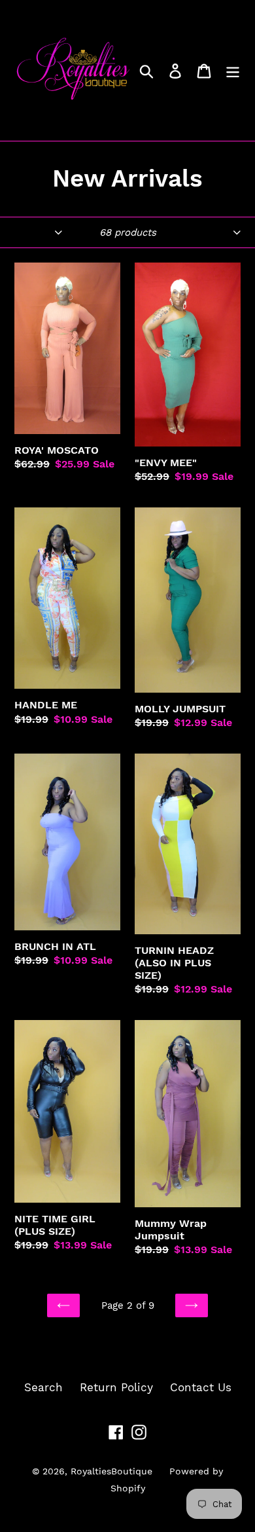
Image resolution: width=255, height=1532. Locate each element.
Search (43, 1387)
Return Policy (116, 1387)
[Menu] (232, 71)
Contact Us (200, 1387)
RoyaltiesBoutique (111, 1471)
